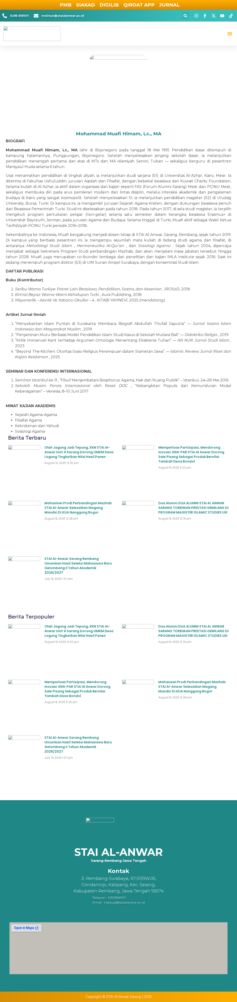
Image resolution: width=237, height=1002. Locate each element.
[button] (185, 15)
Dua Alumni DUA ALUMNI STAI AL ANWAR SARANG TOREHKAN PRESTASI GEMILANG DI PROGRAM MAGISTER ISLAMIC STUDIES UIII (193, 508)
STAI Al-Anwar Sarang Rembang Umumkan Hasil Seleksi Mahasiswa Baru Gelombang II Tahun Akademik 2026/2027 (78, 565)
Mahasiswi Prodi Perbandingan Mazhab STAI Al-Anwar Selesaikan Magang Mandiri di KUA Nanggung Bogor (78, 508)
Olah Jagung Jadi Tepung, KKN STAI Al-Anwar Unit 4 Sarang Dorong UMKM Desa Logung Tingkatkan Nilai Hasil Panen (78, 452)
